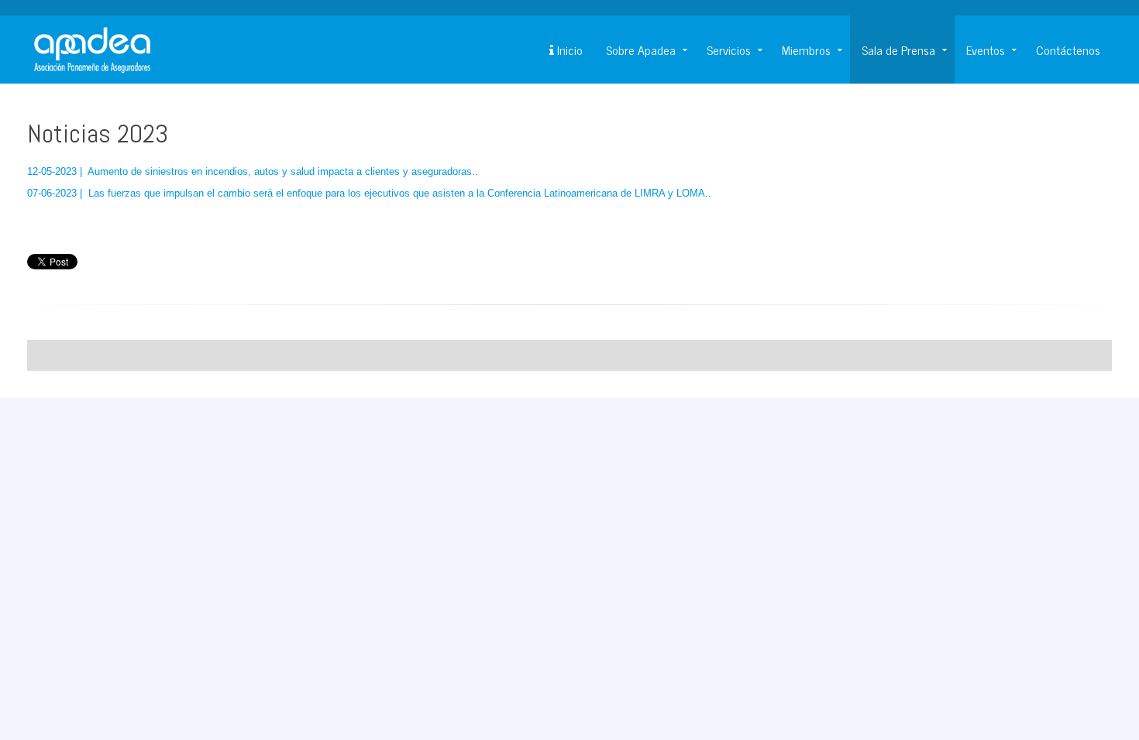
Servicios (729, 49)
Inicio (568, 49)
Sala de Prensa (898, 49)
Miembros (806, 49)
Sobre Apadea (641, 49)
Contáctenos (1068, 49)
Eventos (985, 49)
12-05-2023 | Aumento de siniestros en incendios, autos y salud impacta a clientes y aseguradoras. (251, 171)
